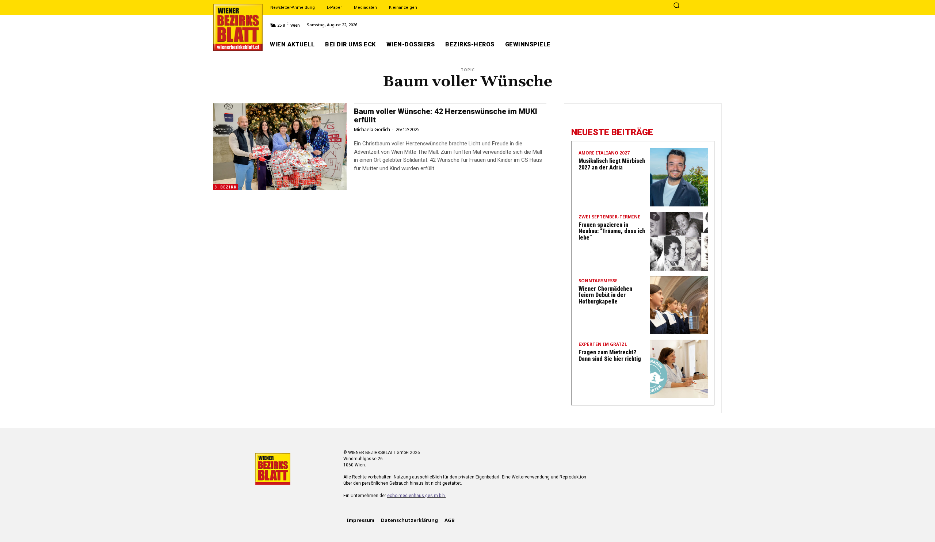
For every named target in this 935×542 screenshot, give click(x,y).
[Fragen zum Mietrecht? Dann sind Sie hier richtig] (679, 369)
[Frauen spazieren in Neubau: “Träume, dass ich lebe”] (679, 241)
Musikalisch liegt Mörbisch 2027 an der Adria (612, 164)
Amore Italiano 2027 (604, 153)
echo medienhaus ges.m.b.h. (416, 495)
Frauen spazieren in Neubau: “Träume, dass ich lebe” (612, 231)
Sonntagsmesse (598, 281)
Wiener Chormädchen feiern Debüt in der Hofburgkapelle (605, 295)
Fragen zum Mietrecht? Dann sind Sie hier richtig (610, 355)
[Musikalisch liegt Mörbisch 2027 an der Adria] (679, 177)
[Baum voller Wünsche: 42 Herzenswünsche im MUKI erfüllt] (280, 146)
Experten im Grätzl (603, 344)
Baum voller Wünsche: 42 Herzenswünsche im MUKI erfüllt (445, 115)
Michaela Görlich (372, 129)
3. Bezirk (226, 187)
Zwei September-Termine (609, 217)
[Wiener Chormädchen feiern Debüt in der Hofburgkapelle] (679, 305)
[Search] (676, 6)
